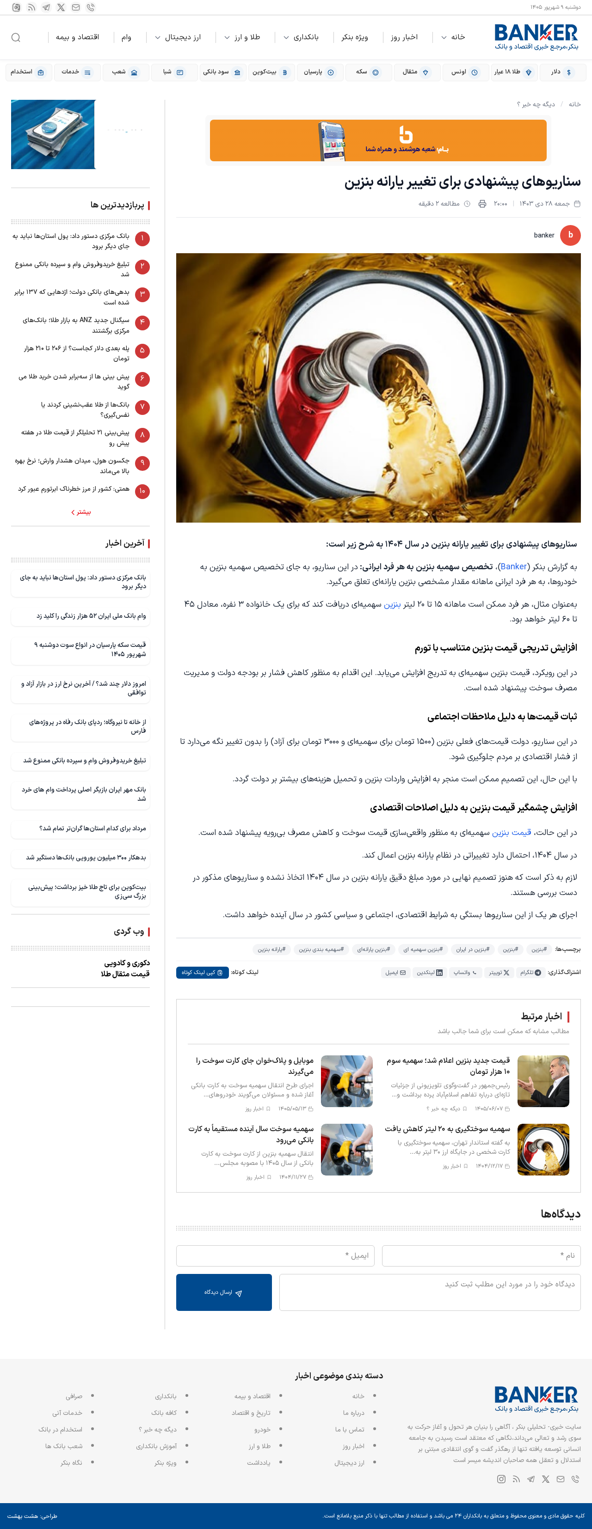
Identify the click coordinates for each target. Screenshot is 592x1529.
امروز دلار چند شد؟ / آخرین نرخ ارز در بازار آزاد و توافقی (83, 688)
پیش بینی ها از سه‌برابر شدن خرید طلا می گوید (74, 382)
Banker (514, 567)
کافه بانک (164, 1413)
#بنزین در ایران (472, 949)
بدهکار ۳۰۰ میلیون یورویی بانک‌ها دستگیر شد (86, 858)
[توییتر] (61, 7)
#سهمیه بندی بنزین (321, 949)
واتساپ (462, 973)
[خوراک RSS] (31, 7)
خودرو (262, 1430)
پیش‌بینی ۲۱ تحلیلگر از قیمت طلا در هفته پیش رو (75, 438)
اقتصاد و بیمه (77, 37)
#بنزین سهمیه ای (423, 949)
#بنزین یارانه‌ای (374, 949)
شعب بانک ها (63, 1446)
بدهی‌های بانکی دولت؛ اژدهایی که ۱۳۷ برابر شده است (72, 297)
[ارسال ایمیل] (75, 7)
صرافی (74, 1396)
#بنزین (539, 949)
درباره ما (353, 1413)
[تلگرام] (46, 7)
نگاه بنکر (71, 1463)
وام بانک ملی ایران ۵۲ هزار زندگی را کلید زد (91, 616)
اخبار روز (404, 37)
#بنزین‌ (510, 949)
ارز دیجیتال (183, 37)
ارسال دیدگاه (219, 1292)
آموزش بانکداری (156, 1446)
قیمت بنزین (513, 833)
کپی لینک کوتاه (198, 973)
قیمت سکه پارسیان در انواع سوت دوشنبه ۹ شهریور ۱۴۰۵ (90, 649)
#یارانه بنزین (271, 949)
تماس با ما (349, 1430)
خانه (458, 37)
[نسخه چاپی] (482, 204)
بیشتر (84, 512)
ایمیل (392, 973)
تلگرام (527, 973)
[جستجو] (15, 37)
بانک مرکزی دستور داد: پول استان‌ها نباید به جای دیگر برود (71, 241)
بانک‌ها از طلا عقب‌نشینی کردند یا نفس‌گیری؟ (85, 410)
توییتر (495, 973)
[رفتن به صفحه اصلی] (537, 37)
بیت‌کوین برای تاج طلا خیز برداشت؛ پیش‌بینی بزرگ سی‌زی (87, 892)
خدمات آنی (67, 1413)
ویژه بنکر (354, 37)
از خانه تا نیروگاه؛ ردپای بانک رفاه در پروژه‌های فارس (87, 727)
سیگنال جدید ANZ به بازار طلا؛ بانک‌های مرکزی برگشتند (76, 325)
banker (544, 236)
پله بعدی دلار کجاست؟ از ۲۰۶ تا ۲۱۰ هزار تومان (77, 354)
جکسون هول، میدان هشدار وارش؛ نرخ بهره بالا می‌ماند (72, 466)
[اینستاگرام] (16, 7)
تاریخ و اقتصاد (251, 1413)
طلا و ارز (247, 37)
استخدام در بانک (60, 1430)
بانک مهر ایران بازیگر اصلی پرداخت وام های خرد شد (84, 794)
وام (126, 37)
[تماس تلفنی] (90, 7)
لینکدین (426, 973)
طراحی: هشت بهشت (32, 1516)
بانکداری (306, 37)
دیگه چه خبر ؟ (536, 105)
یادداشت (259, 1463)
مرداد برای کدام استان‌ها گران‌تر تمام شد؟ (92, 829)
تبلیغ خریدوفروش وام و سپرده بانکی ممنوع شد (72, 270)
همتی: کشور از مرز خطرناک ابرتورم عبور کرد (74, 489)
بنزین (392, 604)
